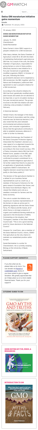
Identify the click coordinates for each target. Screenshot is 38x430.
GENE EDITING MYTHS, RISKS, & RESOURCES (18, 350)
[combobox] (29, 12)
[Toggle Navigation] (2, 11)
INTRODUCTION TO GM (14, 382)
